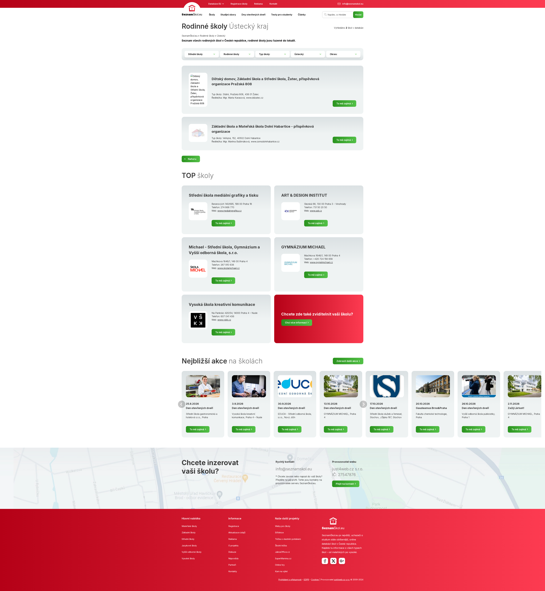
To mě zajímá (343, 103)
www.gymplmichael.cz (321, 262)
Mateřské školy (189, 526)
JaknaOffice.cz (282, 552)
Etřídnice (279, 532)
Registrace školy (239, 4)
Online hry (280, 564)
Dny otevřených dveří (253, 14)
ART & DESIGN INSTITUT (304, 195)
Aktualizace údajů (236, 532)
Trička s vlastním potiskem (288, 539)
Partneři (232, 564)
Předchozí (181, 404)
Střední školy (188, 539)
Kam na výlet (281, 571)
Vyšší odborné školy (191, 552)
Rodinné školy (207, 35)
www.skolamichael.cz (228, 268)
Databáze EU (214, 4)
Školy (212, 14)
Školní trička (281, 545)
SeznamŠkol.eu (190, 35)
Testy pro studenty (281, 14)
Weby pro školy (282, 526)
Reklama (258, 4)
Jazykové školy (189, 545)
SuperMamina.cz (283, 558)
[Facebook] (325, 561)
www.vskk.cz (224, 319)
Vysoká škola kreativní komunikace (222, 304)
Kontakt (273, 4)
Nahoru (192, 159)
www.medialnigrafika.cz (229, 210)
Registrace (233, 526)
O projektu (233, 545)
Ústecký (221, 35)
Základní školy (188, 532)
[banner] (192, 9)
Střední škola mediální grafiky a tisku (223, 195)
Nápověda (233, 558)
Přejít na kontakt (345, 483)
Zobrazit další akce (347, 361)
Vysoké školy (188, 558)
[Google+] (342, 561)
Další (363, 404)
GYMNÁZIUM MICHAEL (303, 247)
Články (302, 14)
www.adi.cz (316, 210)
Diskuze (232, 552)
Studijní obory (228, 14)
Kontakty (232, 571)
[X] (333, 561)
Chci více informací (296, 322)
